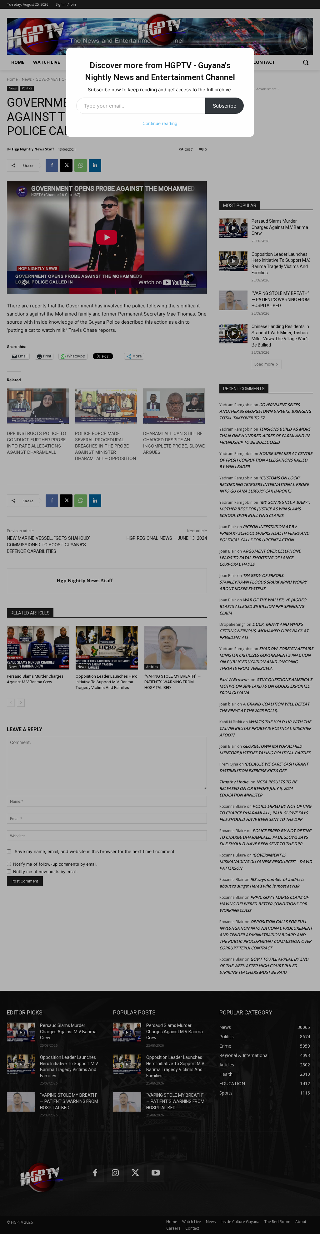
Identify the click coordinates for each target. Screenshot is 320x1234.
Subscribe (224, 106)
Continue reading (160, 123)
